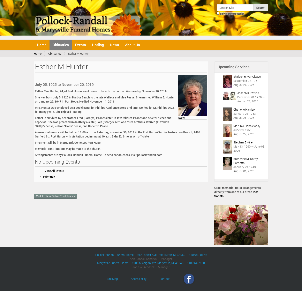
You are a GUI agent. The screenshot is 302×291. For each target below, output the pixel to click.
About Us (132, 44)
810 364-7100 (196, 263)
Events (80, 44)
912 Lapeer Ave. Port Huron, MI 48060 (161, 255)
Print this (49, 177)
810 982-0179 (198, 255)
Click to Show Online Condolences (55, 196)
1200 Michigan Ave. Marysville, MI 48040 (157, 263)
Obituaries (61, 44)
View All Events (54, 171)
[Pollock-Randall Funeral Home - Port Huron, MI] (89, 19)
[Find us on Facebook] (188, 279)
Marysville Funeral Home (112, 263)
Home (41, 44)
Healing (98, 44)
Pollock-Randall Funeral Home (114, 255)
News (114, 44)
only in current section (232, 13)
